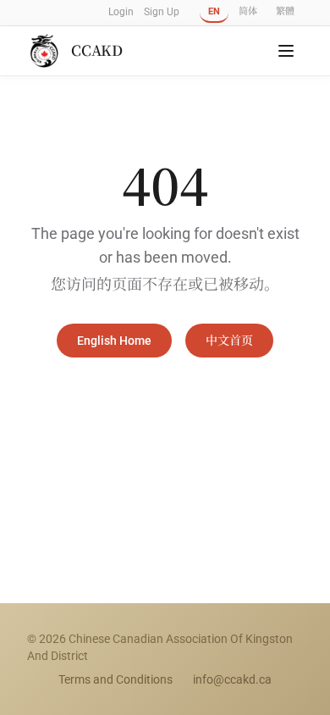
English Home (114, 340)
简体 (248, 11)
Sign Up (161, 12)
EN (214, 11)
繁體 (285, 11)
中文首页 (229, 340)
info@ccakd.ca (232, 679)
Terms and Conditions (115, 679)
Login (121, 12)
